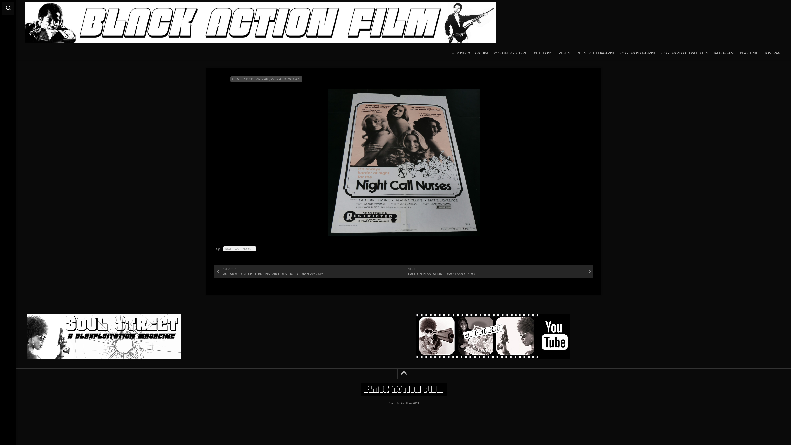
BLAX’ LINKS (750, 53)
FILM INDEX (461, 53)
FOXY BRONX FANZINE (638, 53)
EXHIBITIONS (541, 53)
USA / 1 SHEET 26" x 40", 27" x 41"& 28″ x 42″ (266, 79)
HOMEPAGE (773, 53)
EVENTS (563, 53)
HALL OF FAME (724, 53)
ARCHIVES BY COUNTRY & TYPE (500, 53)
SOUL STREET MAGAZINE (594, 53)
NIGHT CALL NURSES (239, 249)
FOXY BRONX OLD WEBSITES (684, 53)
